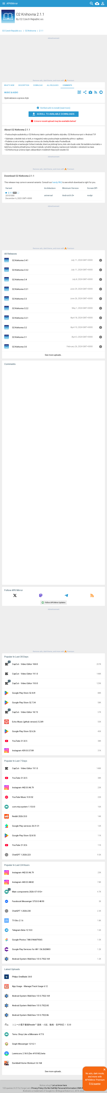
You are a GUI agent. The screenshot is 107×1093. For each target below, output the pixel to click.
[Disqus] (53, 475)
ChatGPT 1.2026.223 (21, 854)
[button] (79, 93)
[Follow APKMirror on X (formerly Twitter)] (15, 596)
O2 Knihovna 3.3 (19, 299)
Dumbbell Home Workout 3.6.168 (27, 1063)
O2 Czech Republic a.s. (31, 19)
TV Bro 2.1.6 (17, 920)
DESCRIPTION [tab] (23, 85)
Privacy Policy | (38, 1088)
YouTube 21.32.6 (19, 845)
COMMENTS (67, 85)
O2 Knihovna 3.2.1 (20, 318)
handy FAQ (57, 182)
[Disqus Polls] (53, 403)
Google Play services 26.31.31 (25, 826)
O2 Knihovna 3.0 (19, 347)
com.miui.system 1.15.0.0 (23, 806)
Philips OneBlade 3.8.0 (22, 976)
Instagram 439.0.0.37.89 (23, 750)
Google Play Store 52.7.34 (24, 702)
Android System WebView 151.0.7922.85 (30, 1005)
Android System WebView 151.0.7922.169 (31, 959)
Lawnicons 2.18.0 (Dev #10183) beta (28, 1053)
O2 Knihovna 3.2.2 (20, 308)
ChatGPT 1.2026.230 (21, 911)
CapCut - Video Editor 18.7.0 (25, 712)
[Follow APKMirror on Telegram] (66, 596)
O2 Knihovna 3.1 (19, 337)
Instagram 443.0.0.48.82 (23, 882)
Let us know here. (59, 1085)
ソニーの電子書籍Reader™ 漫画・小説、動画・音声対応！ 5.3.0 (41, 1024)
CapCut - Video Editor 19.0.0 (25, 683)
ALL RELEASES (53, 85)
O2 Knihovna (30, 31)
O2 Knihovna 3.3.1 (20, 289)
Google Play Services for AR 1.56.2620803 (31, 949)
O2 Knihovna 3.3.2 (20, 270)
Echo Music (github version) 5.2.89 (27, 722)
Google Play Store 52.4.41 (24, 693)
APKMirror (12, 3)
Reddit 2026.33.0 (19, 816)
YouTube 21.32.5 (19, 741)
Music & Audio (11, 92)
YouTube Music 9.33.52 (22, 797)
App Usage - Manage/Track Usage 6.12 (30, 986)
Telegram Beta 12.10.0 (22, 930)
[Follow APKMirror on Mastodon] (40, 596)
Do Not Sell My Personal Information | (61, 1088)
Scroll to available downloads (55, 114)
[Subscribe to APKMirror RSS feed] (92, 596)
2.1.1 (10, 193)
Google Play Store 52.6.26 (24, 731)
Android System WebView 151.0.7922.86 (30, 1015)
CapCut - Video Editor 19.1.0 (25, 674)
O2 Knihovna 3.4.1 (20, 260)
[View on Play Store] (90, 93)
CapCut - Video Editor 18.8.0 (25, 664)
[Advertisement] (53, 59)
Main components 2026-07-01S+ (27, 891)
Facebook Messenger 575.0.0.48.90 (28, 901)
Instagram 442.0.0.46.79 (23, 787)
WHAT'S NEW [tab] (9, 85)
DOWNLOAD (38, 85)
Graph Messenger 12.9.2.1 (24, 1044)
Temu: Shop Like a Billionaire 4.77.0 (28, 1034)
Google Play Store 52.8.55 (24, 835)
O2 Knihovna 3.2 (19, 327)
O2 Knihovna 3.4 (19, 279)
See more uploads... (53, 355)
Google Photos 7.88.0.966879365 (27, 939)
